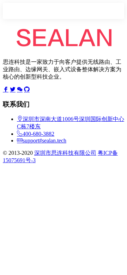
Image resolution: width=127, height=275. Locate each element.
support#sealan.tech (44, 140)
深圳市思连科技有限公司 (65, 153)
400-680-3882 (38, 134)
